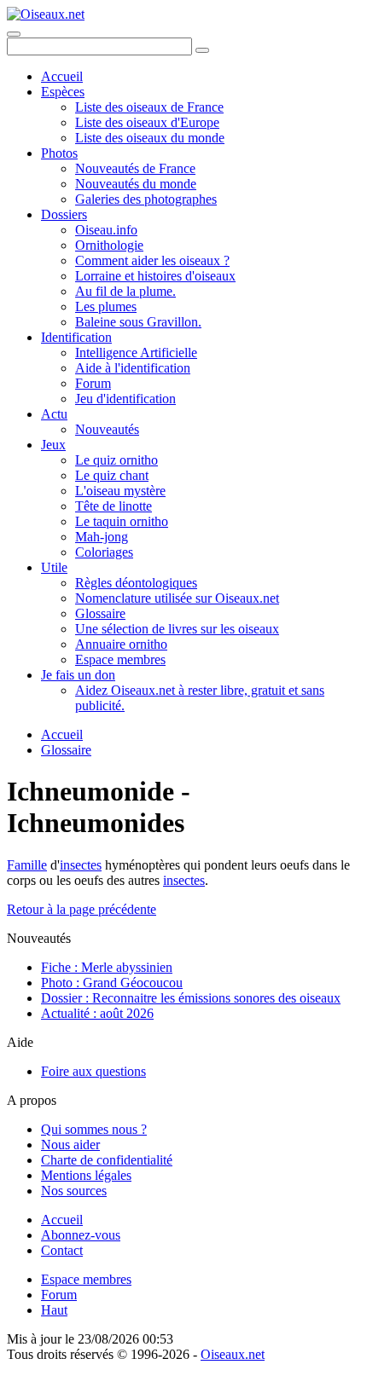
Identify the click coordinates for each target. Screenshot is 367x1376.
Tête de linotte (113, 506)
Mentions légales (86, 1175)
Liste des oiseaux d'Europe (147, 122)
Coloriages (104, 552)
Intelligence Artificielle (136, 352)
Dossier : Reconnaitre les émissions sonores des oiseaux (191, 998)
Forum (93, 383)
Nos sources (74, 1190)
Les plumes (106, 306)
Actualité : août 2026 (97, 1013)
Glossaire (100, 613)
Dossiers (64, 214)
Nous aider (70, 1144)
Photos (59, 153)
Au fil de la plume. (125, 291)
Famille (27, 865)
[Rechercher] (202, 50)
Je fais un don (78, 675)
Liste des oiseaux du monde (149, 137)
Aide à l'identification (132, 368)
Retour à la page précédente (81, 909)
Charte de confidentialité (106, 1160)
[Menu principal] (13, 34)
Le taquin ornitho (121, 521)
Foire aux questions (93, 1071)
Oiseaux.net (233, 1354)
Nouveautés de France (135, 168)
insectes (81, 865)
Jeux (53, 444)
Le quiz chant (112, 475)
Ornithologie (109, 245)
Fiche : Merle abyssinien (106, 967)
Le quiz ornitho (116, 460)
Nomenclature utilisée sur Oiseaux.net (177, 598)
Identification (76, 337)
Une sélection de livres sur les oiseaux (177, 629)
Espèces (62, 91)
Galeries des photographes (146, 199)
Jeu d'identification (125, 398)
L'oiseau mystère (120, 490)
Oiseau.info (106, 230)
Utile (54, 567)
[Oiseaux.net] (45, 14)
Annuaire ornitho (121, 644)
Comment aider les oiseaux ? (152, 260)
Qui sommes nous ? (94, 1129)
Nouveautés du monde (135, 183)
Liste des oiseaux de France (149, 107)
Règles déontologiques (136, 582)
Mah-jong (101, 536)
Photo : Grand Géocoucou (112, 982)
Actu (54, 414)
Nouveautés (107, 429)
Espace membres (120, 659)
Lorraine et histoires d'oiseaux (155, 276)
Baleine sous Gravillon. (138, 322)
